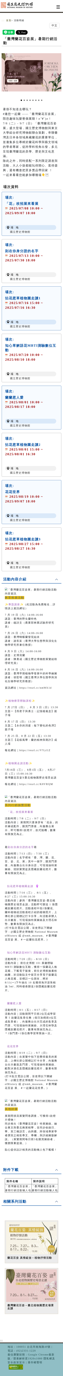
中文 (54, 25)
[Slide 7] (38, 100)
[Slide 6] (36, 100)
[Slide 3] (27, 100)
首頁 (8, 20)
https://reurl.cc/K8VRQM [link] (36, 784)
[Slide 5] (33, 100)
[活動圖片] (31, 72)
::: (3, 20)
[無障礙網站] (15, 1369)
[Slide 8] (41, 100)
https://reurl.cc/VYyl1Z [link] (35, 750)
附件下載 (11, 1170)
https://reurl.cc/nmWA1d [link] (35, 687)
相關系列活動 (14, 1201)
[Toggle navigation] (58, 7)
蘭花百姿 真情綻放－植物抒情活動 (29, 1257)
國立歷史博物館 (20, 231)
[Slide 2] (24, 100)
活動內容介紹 (14, 579)
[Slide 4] (30, 100)
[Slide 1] (21, 100)
